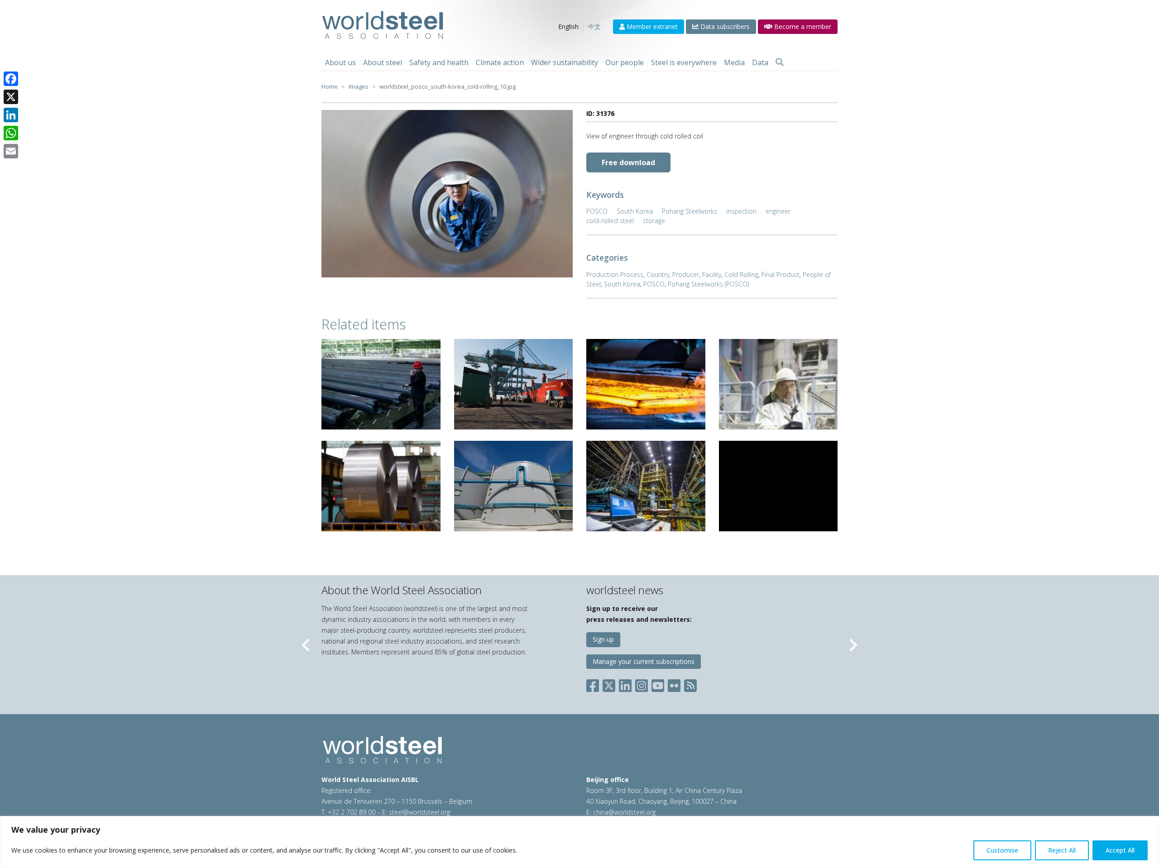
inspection (741, 211)
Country (658, 274)
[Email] (11, 151)
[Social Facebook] (594, 684)
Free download (628, 162)
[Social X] (609, 684)
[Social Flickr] (674, 684)
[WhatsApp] (11, 133)
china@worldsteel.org (624, 812)
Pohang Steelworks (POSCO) (708, 284)
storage (654, 220)
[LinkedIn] (11, 115)
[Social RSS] (690, 684)
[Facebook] (11, 79)
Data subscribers (724, 26)
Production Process (614, 274)
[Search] (779, 62)
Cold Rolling (741, 274)
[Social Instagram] (641, 684)
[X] (11, 97)
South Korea (635, 211)
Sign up (603, 639)
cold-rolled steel (610, 220)
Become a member (801, 26)
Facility (711, 274)
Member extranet (651, 26)
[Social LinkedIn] (625, 684)
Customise (1002, 850)
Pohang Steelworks (689, 211)
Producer (685, 274)
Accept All (1120, 850)
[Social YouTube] (657, 684)
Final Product (780, 274)
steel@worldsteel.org (419, 812)
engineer (778, 211)
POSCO (597, 211)
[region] (579, 842)
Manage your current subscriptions (643, 661)
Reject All (1062, 850)
